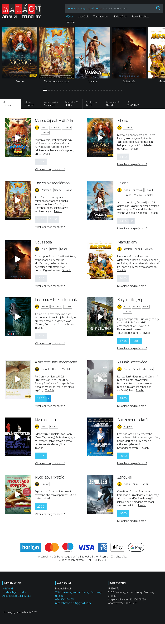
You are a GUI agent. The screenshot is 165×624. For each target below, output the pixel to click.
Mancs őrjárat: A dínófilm (54, 120)
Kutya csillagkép (130, 299)
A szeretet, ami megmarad (56, 362)
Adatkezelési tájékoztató (16, 595)
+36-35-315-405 (64, 599)
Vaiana (122, 183)
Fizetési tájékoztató (14, 592)
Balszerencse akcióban (135, 419)
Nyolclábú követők (49, 477)
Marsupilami (127, 242)
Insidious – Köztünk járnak (56, 299)
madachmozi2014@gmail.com (73, 603)
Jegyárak (83, 16)
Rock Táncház (140, 16)
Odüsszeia (43, 242)
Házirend (7, 588)
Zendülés (124, 477)
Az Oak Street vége (132, 362)
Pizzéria (70, 22)
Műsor (69, 16)
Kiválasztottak (46, 419)
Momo (122, 120)
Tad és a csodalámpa (52, 183)
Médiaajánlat (120, 16)
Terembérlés (100, 16)
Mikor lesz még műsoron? (50, 169)
